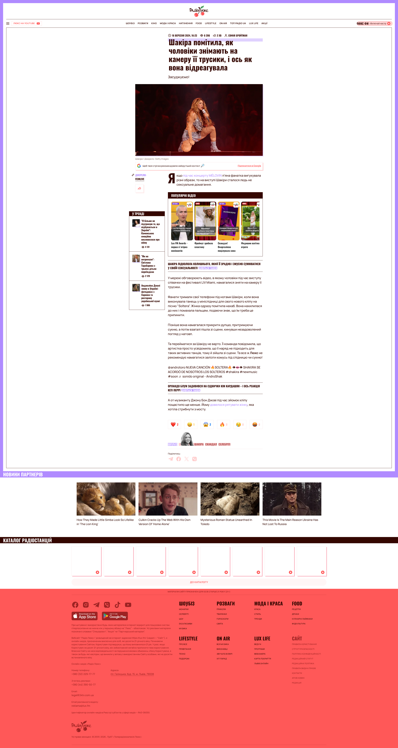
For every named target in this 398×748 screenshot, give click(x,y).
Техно (182, 654)
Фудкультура (298, 624)
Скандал (211, 444)
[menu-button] (7, 23)
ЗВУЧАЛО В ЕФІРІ (224, 654)
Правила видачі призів (304, 668)
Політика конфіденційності (306, 654)
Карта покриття (262, 659)
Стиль (257, 614)
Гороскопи (223, 619)
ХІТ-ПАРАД (222, 659)
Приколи (221, 609)
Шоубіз (130, 23)
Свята (220, 624)
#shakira (232, 372)
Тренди (258, 619)
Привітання (185, 649)
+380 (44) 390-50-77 (84, 684)
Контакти (297, 673)
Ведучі (257, 644)
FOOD (199, 23)
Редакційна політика (303, 663)
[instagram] (86, 605)
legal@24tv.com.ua (83, 695)
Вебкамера (260, 654)
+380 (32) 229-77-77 (83, 674)
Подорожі (184, 659)
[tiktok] (117, 605)
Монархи (184, 609)
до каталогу (199, 582)
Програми (259, 649)
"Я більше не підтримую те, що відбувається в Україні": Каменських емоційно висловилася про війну (150, 231)
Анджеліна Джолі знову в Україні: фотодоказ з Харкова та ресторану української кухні (150, 293)
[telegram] (171, 459)
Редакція (296, 683)
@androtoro (176, 367)
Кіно (154, 23)
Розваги (143, 23)
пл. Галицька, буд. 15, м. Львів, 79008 (132, 674)
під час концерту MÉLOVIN (202, 175)
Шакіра (199, 444)
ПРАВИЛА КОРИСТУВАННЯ (304, 644)
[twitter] (186, 459)
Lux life (253, 23)
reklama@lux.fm (81, 705)
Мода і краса (168, 23)
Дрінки (295, 614)
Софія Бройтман (237, 35)
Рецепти (296, 609)
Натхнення (186, 23)
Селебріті (224, 444)
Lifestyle (210, 23)
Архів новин (298, 678)
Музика (183, 628)
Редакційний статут (302, 659)
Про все (183, 644)
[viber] (194, 459)
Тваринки (222, 614)
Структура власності (303, 649)
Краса (257, 609)
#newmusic (248, 372)
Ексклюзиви (185, 624)
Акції (264, 23)
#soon (173, 376)
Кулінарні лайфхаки (302, 619)
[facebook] (178, 459)
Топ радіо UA (238, 23)
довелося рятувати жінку (228, 405)
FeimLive (139, 179)
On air (223, 23)
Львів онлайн (261, 663)
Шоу (181, 619)
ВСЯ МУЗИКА (223, 644)
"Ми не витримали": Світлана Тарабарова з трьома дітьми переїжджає (148, 264)
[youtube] (128, 605)
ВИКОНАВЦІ (222, 649)
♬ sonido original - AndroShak (200, 376)
